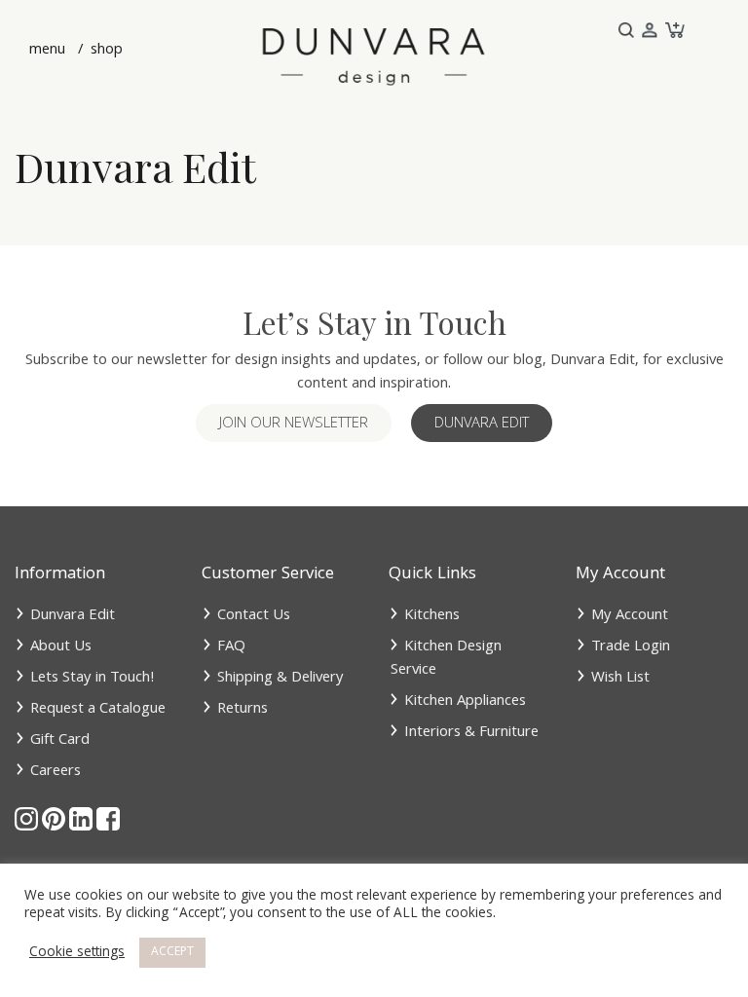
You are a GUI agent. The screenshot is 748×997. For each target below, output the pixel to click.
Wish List (620, 678)
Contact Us (253, 616)
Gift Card (60, 741)
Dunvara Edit (481, 424)
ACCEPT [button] (172, 952)
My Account (629, 616)
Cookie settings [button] (77, 953)
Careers (55, 772)
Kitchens (432, 616)
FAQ (231, 647)
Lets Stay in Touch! (92, 678)
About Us (61, 647)
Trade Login (630, 647)
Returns (242, 709)
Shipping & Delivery (280, 678)
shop (105, 50)
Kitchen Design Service (446, 659)
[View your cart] (673, 31)
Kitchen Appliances (465, 702)
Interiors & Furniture (471, 733)
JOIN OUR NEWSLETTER (293, 424)
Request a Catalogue (98, 709)
